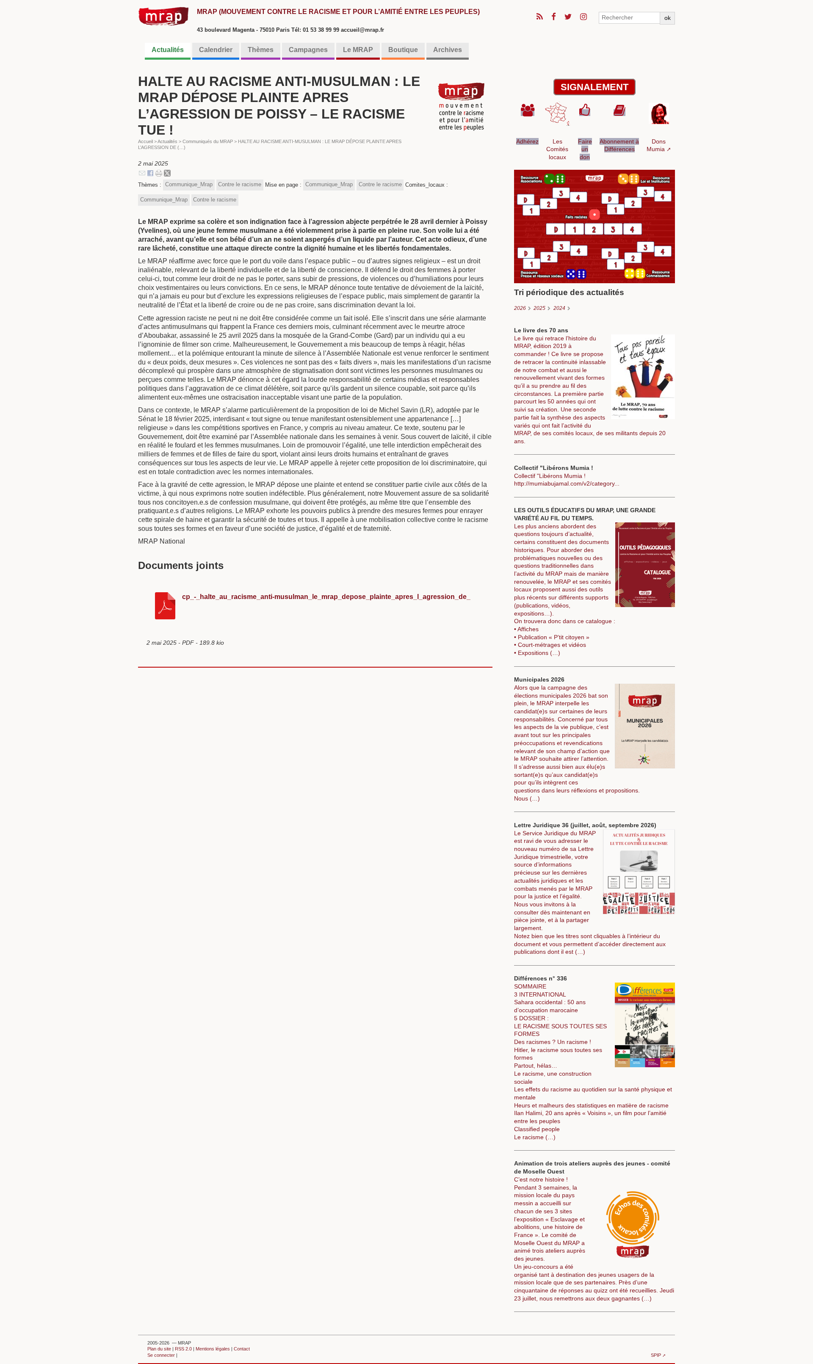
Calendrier (215, 49)
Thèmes (261, 49)
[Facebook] (150, 172)
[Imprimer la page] (158, 172)
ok (667, 17)
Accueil (145, 141)
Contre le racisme (239, 184)
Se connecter (161, 1355)
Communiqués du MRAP (208, 141)
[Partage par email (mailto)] (142, 172)
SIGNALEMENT (594, 87)
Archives (447, 49)
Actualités (168, 49)
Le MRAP (358, 49)
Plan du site (159, 1348)
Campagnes (308, 49)
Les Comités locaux (557, 149)
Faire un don (585, 149)
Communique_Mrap (189, 184)
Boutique (403, 49)
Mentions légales (213, 1348)
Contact (242, 1348)
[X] (167, 172)
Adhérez (527, 141)
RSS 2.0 (183, 1348)
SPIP (656, 1355)
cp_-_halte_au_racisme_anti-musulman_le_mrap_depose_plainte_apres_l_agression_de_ (326, 596)
